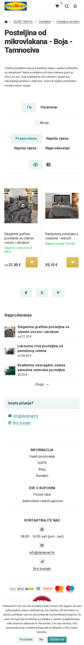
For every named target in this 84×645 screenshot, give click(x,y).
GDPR (42, 463)
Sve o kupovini (42, 488)
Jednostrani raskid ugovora (42, 501)
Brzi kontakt (22, 423)
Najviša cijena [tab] (25, 148)
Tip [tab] (29, 107)
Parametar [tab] (49, 107)
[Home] (16, 6)
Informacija (42, 450)
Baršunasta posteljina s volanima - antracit (61, 236)
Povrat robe (42, 494)
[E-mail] (42, 545)
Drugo (39, 384)
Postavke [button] (26, 639)
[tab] (35, 164)
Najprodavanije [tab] (57, 148)
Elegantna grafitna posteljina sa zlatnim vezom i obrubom (19, 238)
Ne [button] (41, 639)
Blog (42, 469)
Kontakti (42, 476)
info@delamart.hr (25, 416)
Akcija (44, 123)
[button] (32, 262)
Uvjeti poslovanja (42, 456)
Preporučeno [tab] (26, 138)
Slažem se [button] (57, 639)
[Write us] (42, 561)
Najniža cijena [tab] (57, 138)
